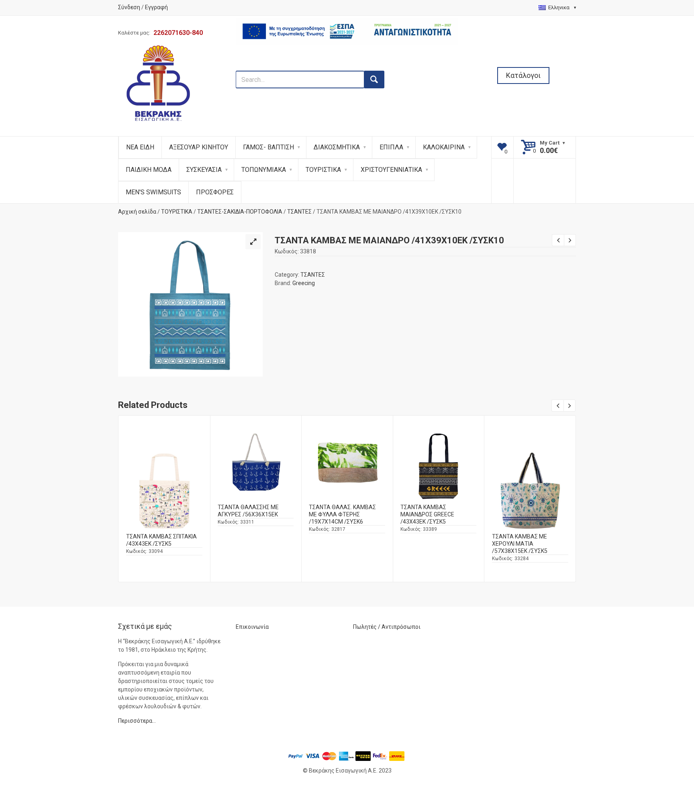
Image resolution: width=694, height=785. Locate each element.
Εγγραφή (156, 7)
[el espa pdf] (347, 66)
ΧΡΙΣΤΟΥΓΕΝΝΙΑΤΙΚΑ (391, 169)
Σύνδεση (129, 7)
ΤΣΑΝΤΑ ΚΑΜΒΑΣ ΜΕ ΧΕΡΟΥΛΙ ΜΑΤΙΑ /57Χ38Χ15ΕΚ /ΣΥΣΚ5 (519, 543)
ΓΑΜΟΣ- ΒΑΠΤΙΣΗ (268, 147)
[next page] (570, 240)
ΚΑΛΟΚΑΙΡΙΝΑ (444, 147)
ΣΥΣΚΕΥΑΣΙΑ (204, 169)
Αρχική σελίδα (137, 211)
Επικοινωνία (252, 627)
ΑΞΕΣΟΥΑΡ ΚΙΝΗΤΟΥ (198, 147)
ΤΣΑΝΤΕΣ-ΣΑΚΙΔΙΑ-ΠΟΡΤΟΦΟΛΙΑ (239, 211)
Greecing (303, 283)
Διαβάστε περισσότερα (164, 497)
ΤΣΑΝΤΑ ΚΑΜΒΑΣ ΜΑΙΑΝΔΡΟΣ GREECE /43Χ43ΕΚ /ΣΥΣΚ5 (427, 514)
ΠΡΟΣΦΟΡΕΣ (215, 192)
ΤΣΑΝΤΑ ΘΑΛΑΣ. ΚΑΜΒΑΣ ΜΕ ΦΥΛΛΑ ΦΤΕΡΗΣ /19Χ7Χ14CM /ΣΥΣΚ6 (342, 514)
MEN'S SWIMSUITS (153, 192)
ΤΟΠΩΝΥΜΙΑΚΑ (263, 169)
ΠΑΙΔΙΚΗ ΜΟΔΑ (148, 169)
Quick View (164, 475)
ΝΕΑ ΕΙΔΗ (140, 147)
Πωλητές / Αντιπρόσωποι (386, 627)
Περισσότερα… (137, 721)
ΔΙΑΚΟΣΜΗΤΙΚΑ (337, 147)
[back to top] (666, 737)
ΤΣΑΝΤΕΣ (299, 211)
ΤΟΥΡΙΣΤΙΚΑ (323, 169)
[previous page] (558, 240)
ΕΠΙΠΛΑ (391, 147)
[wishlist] (503, 147)
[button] (253, 241)
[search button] (374, 79)
